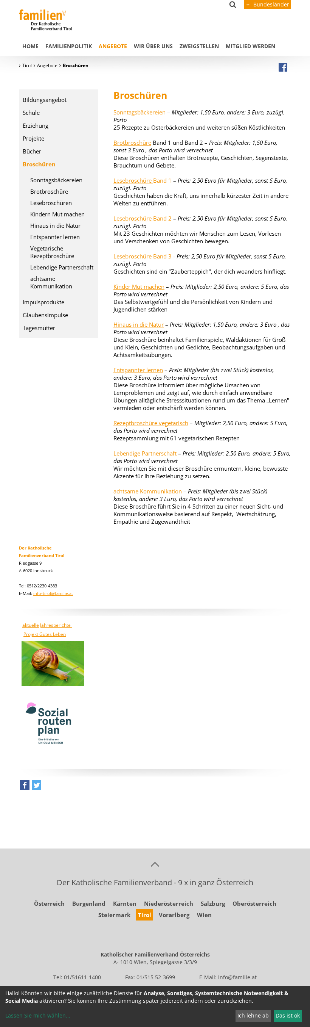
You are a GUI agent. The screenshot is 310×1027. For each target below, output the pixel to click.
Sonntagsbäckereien (139, 112)
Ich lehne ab (253, 1015)
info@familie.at (237, 977)
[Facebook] (283, 67)
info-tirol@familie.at (53, 593)
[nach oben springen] (155, 863)
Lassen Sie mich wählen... (37, 1015)
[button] (24, 787)
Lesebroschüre (132, 256)
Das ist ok (288, 1015)
